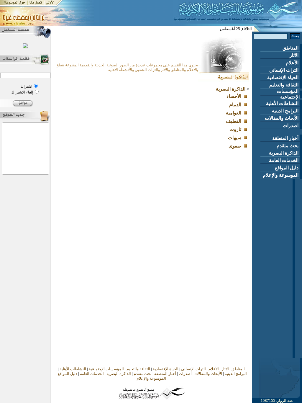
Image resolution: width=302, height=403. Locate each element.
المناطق (291, 47)
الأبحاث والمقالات (282, 118)
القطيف (233, 121)
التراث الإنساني (284, 70)
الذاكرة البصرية (284, 152)
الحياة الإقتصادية (283, 77)
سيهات (234, 137)
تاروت (235, 129)
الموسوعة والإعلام (281, 175)
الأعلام (293, 62)
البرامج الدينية (286, 110)
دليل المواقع (287, 167)
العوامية (233, 112)
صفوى (235, 145)
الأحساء (233, 96)
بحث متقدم (288, 145)
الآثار (295, 55)
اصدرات (291, 125)
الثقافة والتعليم (284, 84)
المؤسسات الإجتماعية (288, 94)
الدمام (235, 104)
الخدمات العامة (284, 160)
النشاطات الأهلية (283, 103)
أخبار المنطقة (286, 138)
